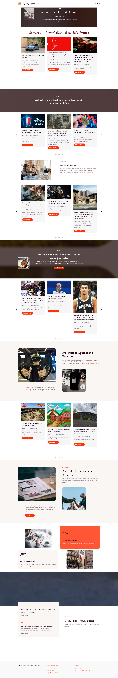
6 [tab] (62, 85)
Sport (20, 668)
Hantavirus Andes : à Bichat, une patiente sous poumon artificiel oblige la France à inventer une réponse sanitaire (32, 215)
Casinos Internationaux (52, 665)
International (38, 667)
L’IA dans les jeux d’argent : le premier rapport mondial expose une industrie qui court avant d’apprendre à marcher (58, 424)
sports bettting (45, 263)
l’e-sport (59, 261)
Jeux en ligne (78, 667)
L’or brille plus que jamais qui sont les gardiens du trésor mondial (76, 133)
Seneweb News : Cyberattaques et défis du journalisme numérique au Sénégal (33, 53)
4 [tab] (59, 85)
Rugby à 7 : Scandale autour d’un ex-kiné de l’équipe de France (58, 299)
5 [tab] (61, 85)
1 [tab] (55, 85)
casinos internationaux (87, 172)
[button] (16, 61)
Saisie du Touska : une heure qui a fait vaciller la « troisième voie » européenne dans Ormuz (84, 199)
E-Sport (77, 665)
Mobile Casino (94, 363)
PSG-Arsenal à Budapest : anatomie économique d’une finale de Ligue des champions (33, 431)
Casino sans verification (52, 672)
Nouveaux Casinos (79, 668)
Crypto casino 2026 (51, 668)
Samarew (29, 4)
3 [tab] (58, 85)
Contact (20, 667)
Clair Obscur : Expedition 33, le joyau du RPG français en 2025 (83, 420)
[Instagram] (99, 3)
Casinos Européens (51, 674)
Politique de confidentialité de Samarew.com (29, 665)
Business (26, 667)
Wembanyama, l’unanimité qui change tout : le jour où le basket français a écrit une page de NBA (32, 317)
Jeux (23, 668)
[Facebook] (95, 3)
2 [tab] (57, 85)
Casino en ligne (50, 670)
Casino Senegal (50, 667)
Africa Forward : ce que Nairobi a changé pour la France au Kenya (58, 213)
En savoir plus (28, 69)
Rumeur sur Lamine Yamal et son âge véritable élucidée (84, 299)
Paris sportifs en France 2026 (82, 670)
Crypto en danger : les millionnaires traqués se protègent (24, 131)
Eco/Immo (31, 667)
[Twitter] (97, 3)
